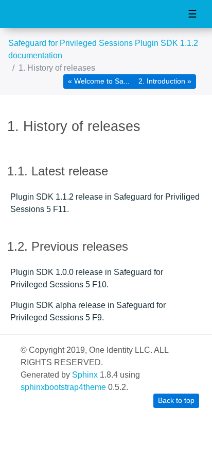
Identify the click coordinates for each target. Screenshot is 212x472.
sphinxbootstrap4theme (63, 387)
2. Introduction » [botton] (164, 81)
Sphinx (85, 374)
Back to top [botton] (176, 400)
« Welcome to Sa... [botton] (99, 81)
